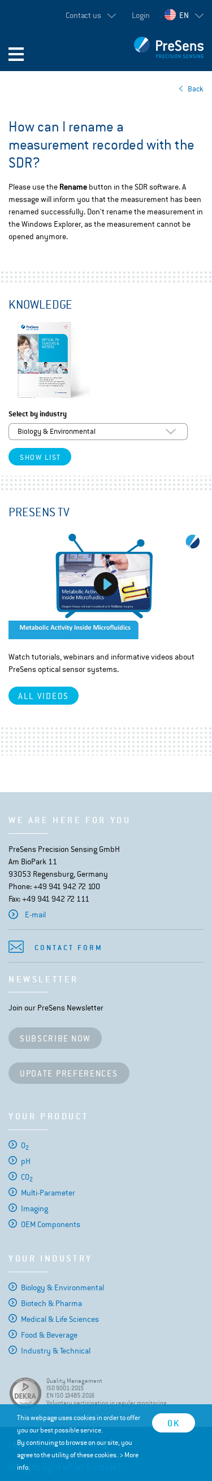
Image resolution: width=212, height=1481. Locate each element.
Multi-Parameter (48, 1193)
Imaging (34, 1208)
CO (27, 1177)
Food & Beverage (49, 1335)
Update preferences (69, 1073)
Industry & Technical (55, 1351)
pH (26, 1161)
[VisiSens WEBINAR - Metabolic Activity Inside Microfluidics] (106, 584)
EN (184, 15)
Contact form (68, 947)
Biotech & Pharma (51, 1303)
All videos (43, 696)
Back (196, 89)
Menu (16, 54)
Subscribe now (55, 1038)
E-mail (35, 914)
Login (141, 15)
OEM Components (50, 1224)
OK (173, 1423)
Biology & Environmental (62, 1287)
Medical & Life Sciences (60, 1319)
